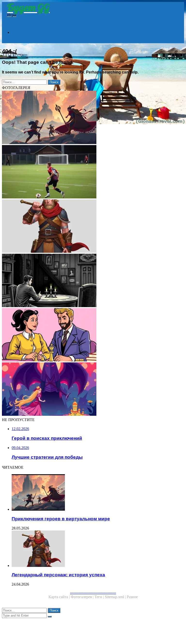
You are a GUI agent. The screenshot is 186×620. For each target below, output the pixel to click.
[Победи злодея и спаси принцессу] (93, 389)
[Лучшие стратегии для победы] (93, 335)
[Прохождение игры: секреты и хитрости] (93, 281)
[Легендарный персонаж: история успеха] (93, 226)
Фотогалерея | (82, 597)
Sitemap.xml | (116, 597)
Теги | (99, 597)
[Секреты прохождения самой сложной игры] (93, 172)
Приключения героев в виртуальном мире (61, 518)
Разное (132, 597)
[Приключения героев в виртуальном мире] (93, 118)
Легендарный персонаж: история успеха (58, 574)
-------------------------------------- (93, 592)
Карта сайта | (59, 597)
